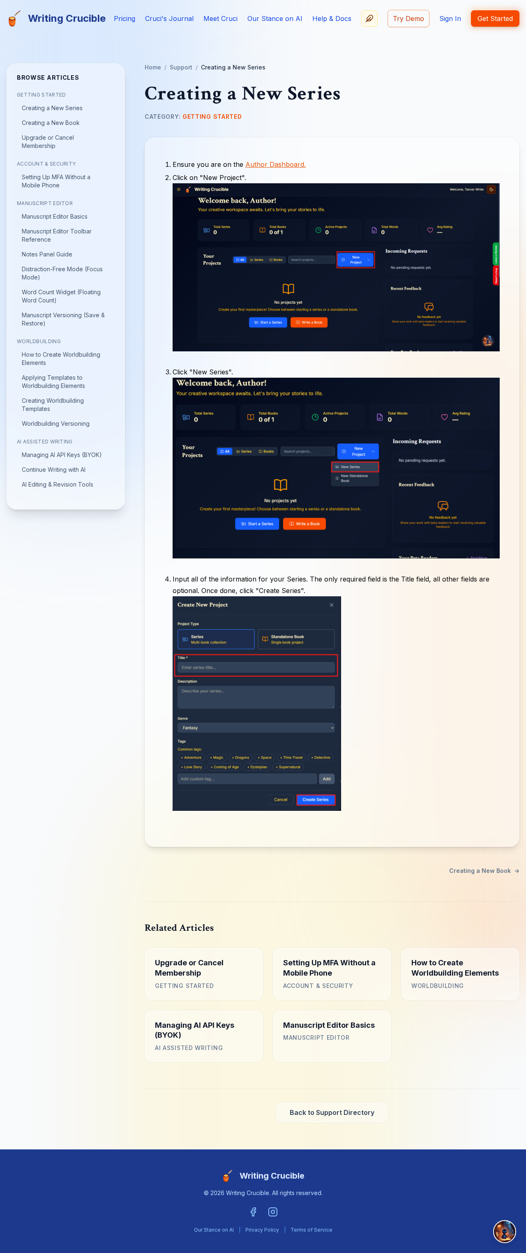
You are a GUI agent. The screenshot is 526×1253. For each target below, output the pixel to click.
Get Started (495, 18)
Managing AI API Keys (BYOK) (62, 454)
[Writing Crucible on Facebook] (253, 1212)
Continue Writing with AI (53, 469)
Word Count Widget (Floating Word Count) (61, 296)
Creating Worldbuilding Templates (53, 404)
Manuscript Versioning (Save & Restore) (63, 319)
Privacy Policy (262, 1230)
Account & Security (46, 164)
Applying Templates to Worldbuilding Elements (53, 381)
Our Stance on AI (274, 18)
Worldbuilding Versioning (56, 423)
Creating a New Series (52, 107)
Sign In (450, 18)
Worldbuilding (39, 341)
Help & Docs (331, 18)
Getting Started (41, 95)
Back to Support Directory (332, 1112)
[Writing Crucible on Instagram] (273, 1212)
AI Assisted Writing (45, 441)
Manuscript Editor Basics (55, 216)
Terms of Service (311, 1230)
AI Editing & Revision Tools (57, 484)
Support (181, 67)
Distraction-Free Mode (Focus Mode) (62, 273)
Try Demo (408, 18)
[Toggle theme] (369, 18)
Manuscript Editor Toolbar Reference (57, 235)
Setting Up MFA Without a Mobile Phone (56, 181)
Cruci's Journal (169, 18)
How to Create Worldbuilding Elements (61, 358)
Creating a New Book (51, 122)
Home (153, 67)
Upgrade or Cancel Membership (48, 141)
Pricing (124, 18)
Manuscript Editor (45, 203)
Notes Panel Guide (47, 254)
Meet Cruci (220, 18)
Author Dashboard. (275, 164)
